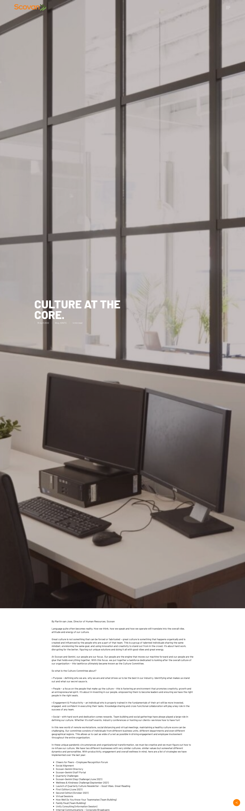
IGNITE (63, 322)
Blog (57, 322)
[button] (228, 7)
